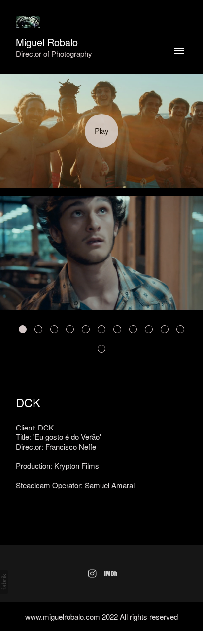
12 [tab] (101, 349)
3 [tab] (54, 329)
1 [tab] (23, 329)
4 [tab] (70, 329)
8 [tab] (133, 329)
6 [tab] (101, 329)
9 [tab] (149, 329)
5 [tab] (86, 329)
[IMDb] (111, 573)
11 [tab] (180, 329)
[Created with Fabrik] (4, 582)
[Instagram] (92, 573)
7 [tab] (117, 329)
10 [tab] (165, 329)
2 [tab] (38, 329)
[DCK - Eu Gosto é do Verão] (101, 131)
